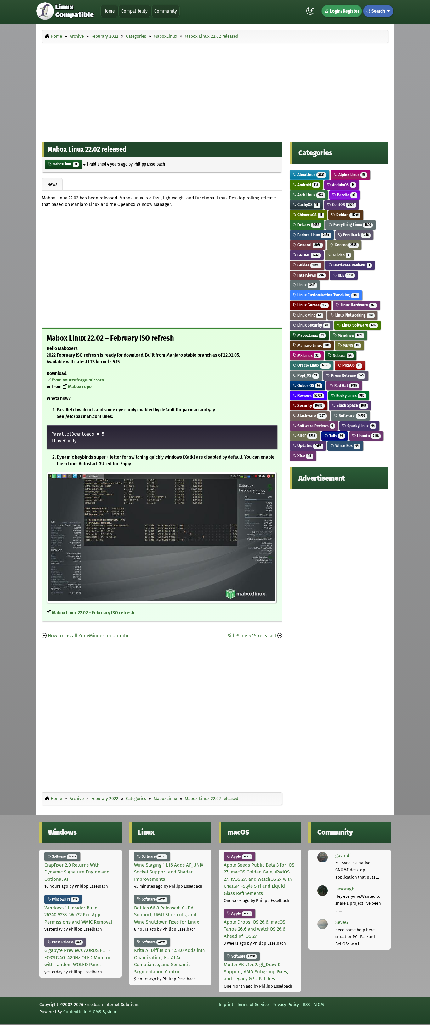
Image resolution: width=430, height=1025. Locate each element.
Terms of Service (253, 1004)
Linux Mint (309, 315)
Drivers (308, 224)
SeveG (341, 922)
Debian (347, 214)
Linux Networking (353, 315)
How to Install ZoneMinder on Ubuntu (88, 635)
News (52, 184)
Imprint (226, 1004)
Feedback (355, 234)
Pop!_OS (307, 375)
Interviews (310, 275)
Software (351, 415)
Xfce (304, 455)
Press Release (347, 375)
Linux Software (358, 325)
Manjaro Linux (313, 345)
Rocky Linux (349, 395)
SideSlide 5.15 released (252, 635)
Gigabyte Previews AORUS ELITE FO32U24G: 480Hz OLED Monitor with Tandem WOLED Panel (77, 957)
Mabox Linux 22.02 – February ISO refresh (93, 613)
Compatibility (134, 11)
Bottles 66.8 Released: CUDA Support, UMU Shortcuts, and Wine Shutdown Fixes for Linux (166, 915)
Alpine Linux (351, 174)
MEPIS (350, 345)
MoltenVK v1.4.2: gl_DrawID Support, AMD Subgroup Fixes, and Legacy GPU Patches (256, 972)
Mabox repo (80, 386)
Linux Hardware (357, 305)
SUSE (306, 435)
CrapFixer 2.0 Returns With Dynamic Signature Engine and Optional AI (77, 872)
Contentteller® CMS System (89, 1012)
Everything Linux (351, 224)
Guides (340, 255)
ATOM (319, 1004)
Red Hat (345, 385)
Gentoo (345, 245)
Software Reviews (315, 425)
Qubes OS (308, 385)
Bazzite (345, 194)
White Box (346, 445)
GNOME (308, 255)
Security (309, 405)
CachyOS (307, 204)
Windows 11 (64, 899)
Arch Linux (310, 194)
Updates (309, 445)
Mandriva (349, 335)
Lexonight (345, 889)
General (308, 245)
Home (109, 11)
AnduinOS (342, 184)
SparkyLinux (360, 425)
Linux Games (311, 305)
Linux (306, 285)
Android (307, 184)
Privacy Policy (285, 1004)
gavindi (343, 855)
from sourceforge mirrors (78, 380)
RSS (306, 1004)
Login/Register (344, 11)
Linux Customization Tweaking (327, 295)
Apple (240, 856)
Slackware (311, 415)
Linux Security (312, 325)
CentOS (342, 204)
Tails (335, 435)
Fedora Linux (313, 234)
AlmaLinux (310, 174)
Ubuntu (367, 435)
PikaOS (351, 365)
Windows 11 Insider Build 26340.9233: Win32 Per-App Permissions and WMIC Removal (78, 915)
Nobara (342, 355)
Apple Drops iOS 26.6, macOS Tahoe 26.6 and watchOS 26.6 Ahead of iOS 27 (254, 929)
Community (165, 11)
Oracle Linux (312, 365)
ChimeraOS (309, 214)
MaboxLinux (64, 164)
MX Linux (308, 355)
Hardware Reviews (351, 265)
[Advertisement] (215, 91)
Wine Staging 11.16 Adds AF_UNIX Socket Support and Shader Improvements (168, 872)
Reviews (309, 395)
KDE (345, 275)
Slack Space (351, 405)
